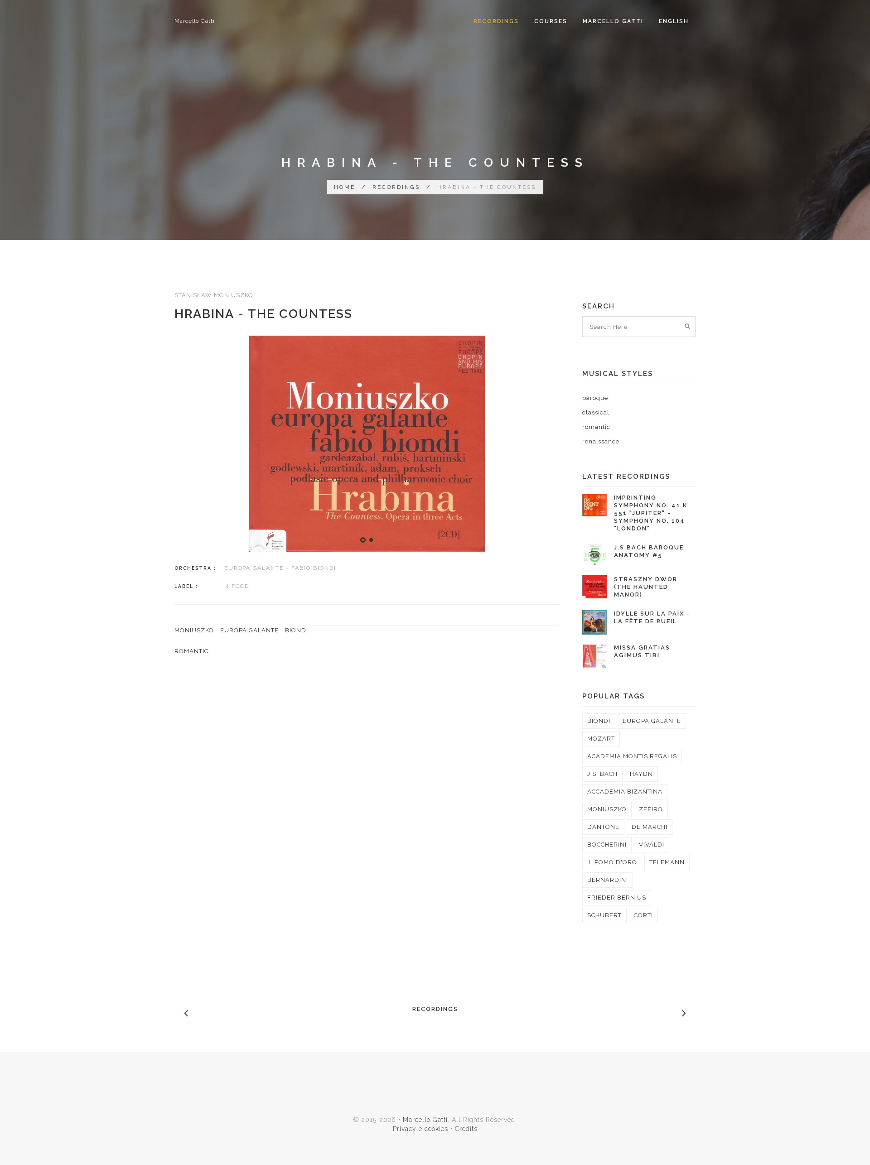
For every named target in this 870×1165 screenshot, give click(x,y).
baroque (595, 398)
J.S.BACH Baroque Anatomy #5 (649, 551)
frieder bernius (616, 897)
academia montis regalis (632, 756)
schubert (604, 915)
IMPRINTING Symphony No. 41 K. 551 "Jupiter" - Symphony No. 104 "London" (652, 513)
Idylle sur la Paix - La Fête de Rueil (652, 617)
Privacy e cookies (420, 1128)
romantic (191, 651)
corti (643, 915)
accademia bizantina (624, 791)
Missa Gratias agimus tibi (642, 651)
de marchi (649, 826)
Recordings (496, 21)
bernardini (607, 879)
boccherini (607, 844)
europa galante (249, 630)
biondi (296, 630)
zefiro (651, 809)
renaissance (600, 441)
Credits (466, 1128)
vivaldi (651, 844)
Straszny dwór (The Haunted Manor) (645, 587)
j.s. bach (602, 773)
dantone (603, 826)
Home (344, 187)
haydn (641, 773)
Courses (550, 21)
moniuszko (194, 630)
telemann (667, 862)
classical (595, 412)
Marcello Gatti (194, 21)
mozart (601, 738)
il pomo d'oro (612, 862)
